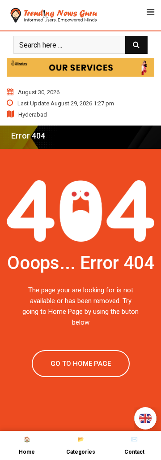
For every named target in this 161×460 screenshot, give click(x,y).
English (145, 418)
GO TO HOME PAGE (81, 364)
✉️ (134, 445)
